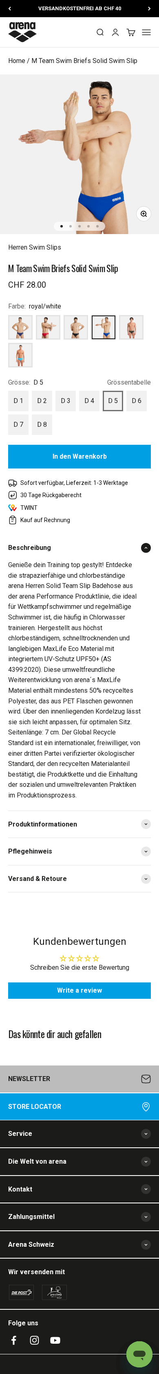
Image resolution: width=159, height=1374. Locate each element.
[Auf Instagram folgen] (34, 1340)
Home (16, 61)
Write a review (79, 990)
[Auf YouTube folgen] (55, 1340)
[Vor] (149, 8)
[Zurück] (9, 8)
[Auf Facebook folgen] (13, 1340)
